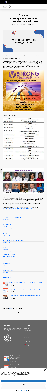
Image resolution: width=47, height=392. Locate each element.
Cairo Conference (7, 224)
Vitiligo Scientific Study (8, 270)
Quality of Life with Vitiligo (9, 254)
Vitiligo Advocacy (6, 263)
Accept (23, 381)
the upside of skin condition (9, 258)
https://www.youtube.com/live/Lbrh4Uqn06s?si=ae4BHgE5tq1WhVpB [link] (18, 208)
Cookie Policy (20, 390)
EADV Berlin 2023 (7, 235)
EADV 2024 (5, 233)
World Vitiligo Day (7, 277)
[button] (45, 370)
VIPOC (14, 24)
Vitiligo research (6, 268)
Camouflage (5, 226)
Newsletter (5, 247)
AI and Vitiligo (6, 219)
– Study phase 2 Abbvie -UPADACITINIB (12, 217)
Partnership (27, 332)
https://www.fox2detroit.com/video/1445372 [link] (22, 206)
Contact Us (26, 337)
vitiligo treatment (7, 275)
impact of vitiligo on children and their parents (13, 240)
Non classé (5, 249)
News (4, 245)
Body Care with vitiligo (8, 222)
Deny (23, 384)
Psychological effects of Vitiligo (10, 252)
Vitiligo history (6, 265)
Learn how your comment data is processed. (31, 312)
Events (4, 238)
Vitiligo (4, 261)
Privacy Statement (26, 390)
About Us (26, 328)
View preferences (23, 387)
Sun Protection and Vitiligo (9, 256)
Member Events (24, 15)
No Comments (30, 24)
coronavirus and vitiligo (8, 228)
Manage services (5, 377)
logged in (11, 308)
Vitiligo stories (6, 272)
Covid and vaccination (8, 231)
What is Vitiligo (27, 330)
